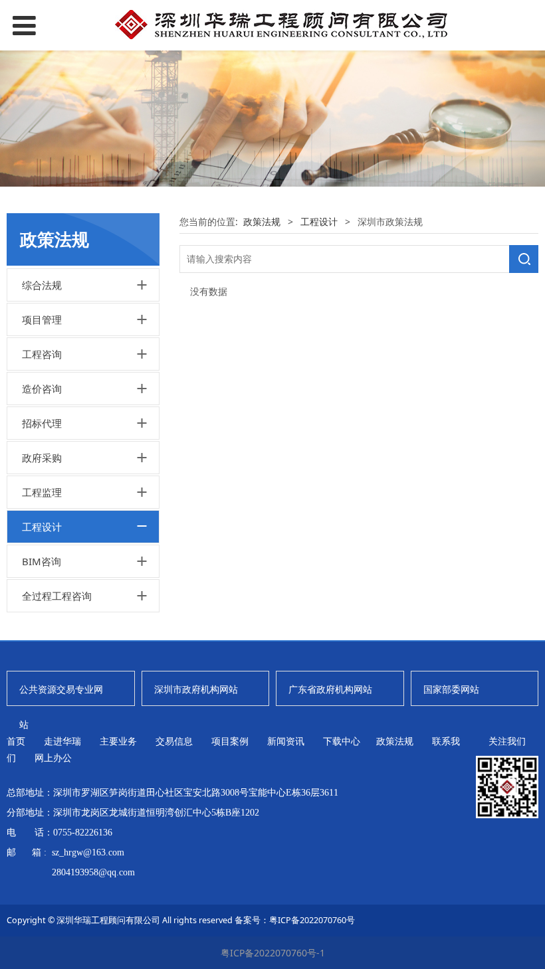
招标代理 (42, 423)
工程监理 (42, 492)
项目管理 (42, 319)
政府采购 (42, 457)
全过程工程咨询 (57, 595)
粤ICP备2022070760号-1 (273, 952)
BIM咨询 (41, 561)
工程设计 (42, 526)
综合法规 (42, 285)
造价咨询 (42, 388)
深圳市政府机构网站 (196, 689)
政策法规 (261, 221)
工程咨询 (42, 354)
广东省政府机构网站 (330, 689)
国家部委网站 (451, 689)
